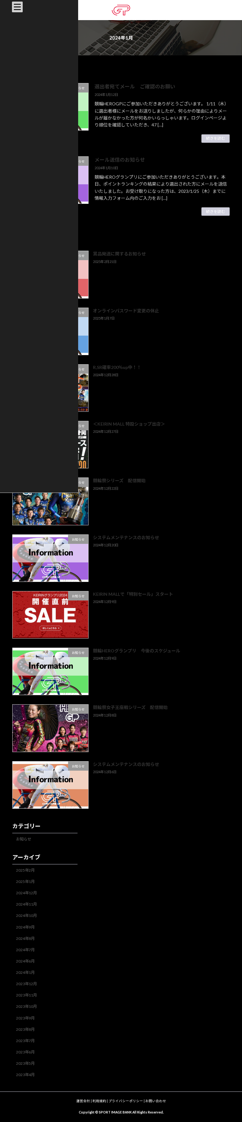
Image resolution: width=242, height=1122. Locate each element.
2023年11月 (26, 995)
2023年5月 (25, 1063)
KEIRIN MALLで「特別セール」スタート (133, 594)
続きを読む (215, 138)
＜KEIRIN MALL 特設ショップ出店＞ (129, 424)
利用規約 (99, 1101)
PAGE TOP (230, 1081)
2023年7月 (25, 1040)
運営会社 (83, 1101)
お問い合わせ (155, 1101)
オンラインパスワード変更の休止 (126, 310)
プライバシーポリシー (125, 1101)
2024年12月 (26, 893)
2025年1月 (25, 881)
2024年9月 (25, 927)
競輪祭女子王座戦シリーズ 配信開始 (130, 707)
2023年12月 (26, 984)
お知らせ (23, 839)
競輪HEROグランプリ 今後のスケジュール (136, 651)
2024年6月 (25, 961)
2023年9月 (25, 1018)
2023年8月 (25, 1029)
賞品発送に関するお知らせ (119, 254)
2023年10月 (26, 1006)
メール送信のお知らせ (120, 160)
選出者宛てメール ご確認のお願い (135, 86)
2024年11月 (26, 904)
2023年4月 (25, 1075)
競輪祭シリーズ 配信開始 (119, 480)
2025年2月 (25, 870)
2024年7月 (25, 949)
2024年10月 (26, 915)
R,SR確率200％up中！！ (117, 367)
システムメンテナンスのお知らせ (126, 537)
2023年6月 (25, 1052)
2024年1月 (25, 972)
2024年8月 (25, 938)
